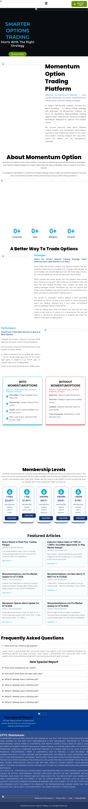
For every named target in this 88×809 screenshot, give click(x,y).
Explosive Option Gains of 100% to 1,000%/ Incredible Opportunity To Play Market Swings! (66, 545)
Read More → (7, 561)
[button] (46, 3)
